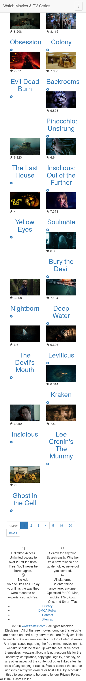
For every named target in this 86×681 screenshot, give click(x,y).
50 (70, 525)
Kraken (61, 394)
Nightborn (24, 308)
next (12, 533)
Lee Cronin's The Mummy (61, 444)
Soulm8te (61, 221)
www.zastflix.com (33, 626)
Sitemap (47, 619)
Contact (47, 615)
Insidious (25, 434)
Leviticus (61, 354)
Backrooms (63, 81)
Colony (61, 41)
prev (14, 525)
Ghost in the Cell (25, 498)
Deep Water (61, 311)
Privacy (47, 606)
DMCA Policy (47, 610)
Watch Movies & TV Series (26, 5)
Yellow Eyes (24, 225)
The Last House (25, 171)
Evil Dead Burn (25, 84)
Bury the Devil (61, 264)
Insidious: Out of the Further (61, 175)
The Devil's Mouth (25, 362)
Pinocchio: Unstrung (61, 124)
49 (61, 525)
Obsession (25, 41)
